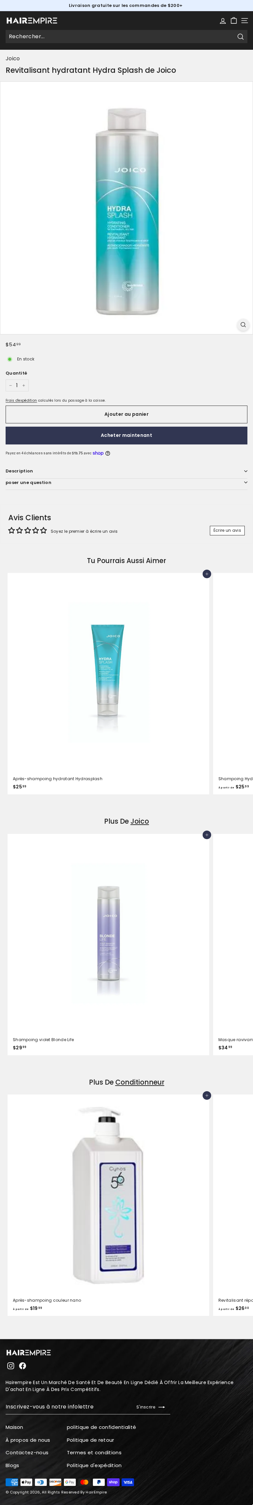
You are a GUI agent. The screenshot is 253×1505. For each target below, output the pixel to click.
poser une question (28, 482)
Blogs (12, 1465)
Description (19, 471)
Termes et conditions (94, 1452)
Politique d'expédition (94, 1465)
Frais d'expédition (21, 400)
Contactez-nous (27, 1452)
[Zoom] (243, 325)
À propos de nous (28, 1439)
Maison (14, 1427)
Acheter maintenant (126, 435)
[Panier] (234, 20)
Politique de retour (90, 1439)
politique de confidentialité (101, 1427)
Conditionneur (139, 1082)
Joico (13, 58)
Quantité (16, 373)
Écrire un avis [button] (227, 530)
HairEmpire (96, 1492)
